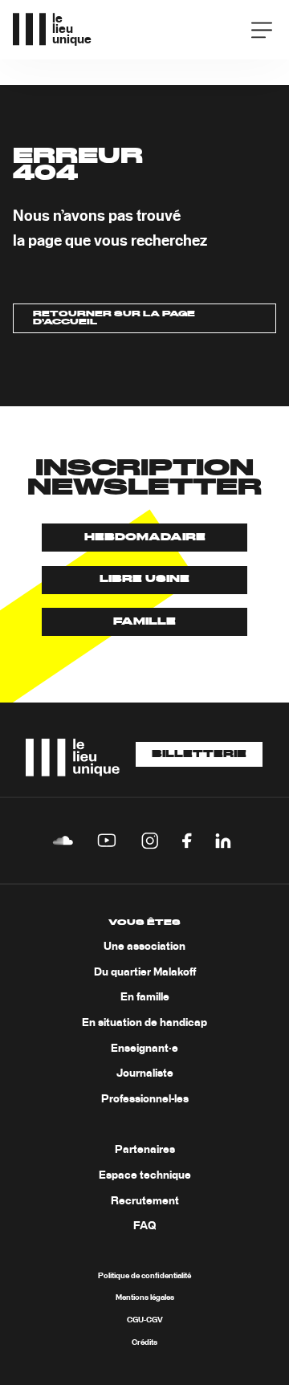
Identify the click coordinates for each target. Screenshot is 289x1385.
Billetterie (199, 755)
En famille (144, 997)
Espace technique (145, 1175)
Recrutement (145, 1201)
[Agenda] (215, 28)
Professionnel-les (145, 1099)
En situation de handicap (144, 1023)
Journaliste (144, 1073)
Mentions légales (145, 1297)
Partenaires (145, 1149)
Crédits (144, 1342)
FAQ (144, 1226)
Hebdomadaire (145, 537)
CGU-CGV (145, 1320)
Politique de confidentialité (144, 1276)
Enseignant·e (144, 1048)
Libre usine (144, 579)
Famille (144, 621)
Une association (144, 946)
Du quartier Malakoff (145, 972)
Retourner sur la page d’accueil (114, 318)
